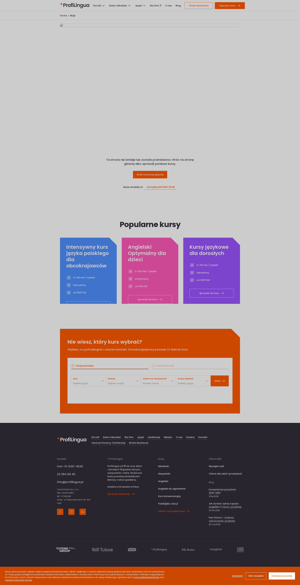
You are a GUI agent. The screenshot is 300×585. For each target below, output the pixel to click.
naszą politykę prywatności (146, 577)
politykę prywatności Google (18, 580)
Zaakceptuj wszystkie (281, 576)
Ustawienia (237, 576)
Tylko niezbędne (256, 576)
